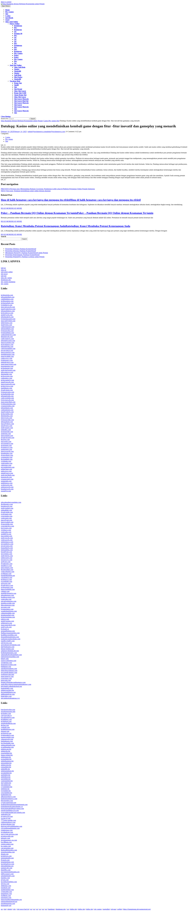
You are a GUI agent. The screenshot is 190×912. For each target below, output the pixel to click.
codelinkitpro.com (7, 299)
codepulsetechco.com (8, 335)
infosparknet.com (7, 422)
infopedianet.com (7, 408)
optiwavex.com (6, 471)
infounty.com (5, 838)
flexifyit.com (5, 439)
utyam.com (5, 880)
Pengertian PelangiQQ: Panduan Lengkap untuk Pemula (24, 257)
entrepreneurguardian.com (10, 657)
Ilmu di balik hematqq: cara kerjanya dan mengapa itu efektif (71, 199)
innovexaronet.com (7, 342)
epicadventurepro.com (8, 601)
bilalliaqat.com (6, 666)
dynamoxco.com (6, 447)
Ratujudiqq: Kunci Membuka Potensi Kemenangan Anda (65, 226)
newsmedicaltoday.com (9, 672)
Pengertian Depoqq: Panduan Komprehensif (20, 251)
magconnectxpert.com (8, 364)
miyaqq (113, 909)
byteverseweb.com (7, 400)
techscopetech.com (7, 380)
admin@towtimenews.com (46, 131)
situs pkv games (6, 278)
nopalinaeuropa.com (8, 903)
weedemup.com (6, 663)
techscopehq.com (7, 414)
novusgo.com (5, 607)
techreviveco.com (7, 386)
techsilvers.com (6, 856)
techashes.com (6, 713)
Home (7, 10)
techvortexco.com (7, 313)
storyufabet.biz (6, 783)
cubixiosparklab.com (8, 348)
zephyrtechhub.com (8, 475)
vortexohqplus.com (7, 571)
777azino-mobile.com (8, 820)
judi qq (3, 268)
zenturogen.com (6, 449)
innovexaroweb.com (8, 384)
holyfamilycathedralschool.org (11, 686)
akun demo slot (20, 95)
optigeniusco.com (7, 542)
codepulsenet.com (7, 410)
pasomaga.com (6, 897)
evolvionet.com (6, 514)
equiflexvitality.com (8, 641)
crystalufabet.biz (6, 787)
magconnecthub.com (8, 402)
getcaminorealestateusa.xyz (10, 698)
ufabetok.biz (5, 789)
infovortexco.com (7, 372)
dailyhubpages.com (7, 647)
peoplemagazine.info (8, 711)
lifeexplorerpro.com (8, 605)
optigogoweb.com (7, 487)
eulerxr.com (5, 619)
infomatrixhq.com (7, 346)
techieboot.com (6, 721)
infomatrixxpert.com (8, 340)
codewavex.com (6, 358)
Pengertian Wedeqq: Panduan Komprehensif (20, 249)
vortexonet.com (6, 518)
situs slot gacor (20, 91)
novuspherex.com (7, 544)
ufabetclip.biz (5, 751)
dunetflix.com (5, 870)
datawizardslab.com (8, 589)
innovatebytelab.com (8, 321)
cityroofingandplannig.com (10, 828)
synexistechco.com (7, 526)
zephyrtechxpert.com (8, 370)
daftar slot (73, 909)
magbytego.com (6, 325)
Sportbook (9, 18)
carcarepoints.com (7, 848)
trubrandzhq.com (7, 550)
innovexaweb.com (7, 451)
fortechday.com (6, 696)
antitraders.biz (6, 814)
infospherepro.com (7, 595)
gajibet (119, 909)
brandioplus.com (6, 453)
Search (3, 236)
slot (15, 87)
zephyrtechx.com (7, 556)
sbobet (16, 69)
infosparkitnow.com (8, 311)
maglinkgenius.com (7, 354)
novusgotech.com (7, 443)
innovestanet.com (7, 435)
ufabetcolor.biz (6, 765)
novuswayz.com (6, 560)
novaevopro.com (7, 546)
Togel (7, 20)
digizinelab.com (6, 374)
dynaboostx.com (6, 564)
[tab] (6, 6)
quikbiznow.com (6, 483)
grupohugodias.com (8, 852)
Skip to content (6, 2)
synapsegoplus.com (7, 406)
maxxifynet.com (6, 520)
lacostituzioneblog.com (9, 882)
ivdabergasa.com (7, 830)
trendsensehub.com (7, 615)
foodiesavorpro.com (8, 597)
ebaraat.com (5, 731)
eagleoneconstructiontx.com (10, 639)
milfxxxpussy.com (7, 874)
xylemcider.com (6, 892)
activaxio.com (6, 583)
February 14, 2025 (14, 131)
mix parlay (18, 77)
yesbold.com (5, 727)
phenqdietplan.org (7, 866)
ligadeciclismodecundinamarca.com (13, 682)
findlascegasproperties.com (10, 633)
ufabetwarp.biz (6, 749)
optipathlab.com (6, 510)
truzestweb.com (6, 477)
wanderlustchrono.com (9, 611)
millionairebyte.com (8, 694)
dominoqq (18, 26)
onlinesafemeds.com (8, 745)
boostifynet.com (6, 552)
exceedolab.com (6, 581)
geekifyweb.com (6, 315)
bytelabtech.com (6, 305)
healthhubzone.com (7, 729)
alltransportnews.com (8, 797)
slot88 (16, 85)
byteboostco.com (7, 360)
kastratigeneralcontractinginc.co (12, 806)
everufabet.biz (6, 791)
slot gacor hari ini (21, 101)
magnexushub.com (7, 737)
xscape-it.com (5, 818)
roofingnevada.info (7, 674)
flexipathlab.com (6, 459)
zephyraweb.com (7, 538)
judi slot (3, 276)
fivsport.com (5, 860)
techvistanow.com (7, 344)
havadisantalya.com (8, 717)
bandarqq (18, 30)
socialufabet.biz (6, 773)
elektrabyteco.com (7, 362)
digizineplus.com (7, 416)
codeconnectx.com (7, 339)
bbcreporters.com (7, 801)
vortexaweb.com (6, 540)
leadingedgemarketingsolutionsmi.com (14, 804)
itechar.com (5, 725)
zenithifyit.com (6, 534)
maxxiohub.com (6, 536)
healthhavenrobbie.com (9, 635)
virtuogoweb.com (7, 739)
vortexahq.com (6, 532)
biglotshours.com (7, 741)
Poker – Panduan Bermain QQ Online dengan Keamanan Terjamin (77, 213)
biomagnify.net (6, 905)
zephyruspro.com (7, 428)
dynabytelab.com (7, 512)
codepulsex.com (6, 378)
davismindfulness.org (8, 692)
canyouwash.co (6, 715)
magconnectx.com (7, 676)
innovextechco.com (7, 352)
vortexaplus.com (6, 463)
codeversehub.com (7, 398)
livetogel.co (5, 629)
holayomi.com (6, 680)
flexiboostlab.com (7, 570)
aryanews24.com (7, 816)
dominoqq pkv (6, 280)
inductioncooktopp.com (9, 670)
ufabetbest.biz (5, 777)
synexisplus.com (6, 516)
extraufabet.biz (6, 767)
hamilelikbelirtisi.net (8, 575)
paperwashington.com (8, 661)
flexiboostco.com (7, 504)
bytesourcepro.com (7, 392)
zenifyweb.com (6, 627)
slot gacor (18, 105)
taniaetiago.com (6, 894)
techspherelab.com (7, 394)
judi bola (17, 75)
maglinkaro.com (6, 388)
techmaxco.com (6, 579)
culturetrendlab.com (8, 613)
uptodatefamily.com (8, 876)
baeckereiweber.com (8, 709)
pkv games (18, 53)
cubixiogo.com (6, 465)
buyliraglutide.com (7, 743)
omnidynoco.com (7, 473)
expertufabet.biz (6, 753)
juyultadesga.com (7, 832)
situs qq (3, 270)
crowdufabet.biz (6, 793)
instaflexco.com (6, 566)
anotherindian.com (7, 890)
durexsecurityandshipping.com (11, 826)
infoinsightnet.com (7, 329)
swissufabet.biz (6, 759)
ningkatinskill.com (7, 858)
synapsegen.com (6, 457)
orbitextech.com (6, 623)
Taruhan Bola (15, 81)
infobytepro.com (6, 323)
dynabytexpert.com (7, 437)
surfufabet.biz (5, 775)
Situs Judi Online (11, 22)
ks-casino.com (6, 846)
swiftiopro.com (6, 573)
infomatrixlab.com (7, 396)
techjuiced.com (6, 733)
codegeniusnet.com (7, 327)
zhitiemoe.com (6, 886)
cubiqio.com (5, 591)
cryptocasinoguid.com (8, 802)
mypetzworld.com (7, 836)
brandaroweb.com (7, 489)
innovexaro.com (6, 418)
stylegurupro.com (7, 587)
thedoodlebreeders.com (9, 850)
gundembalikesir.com (8, 723)
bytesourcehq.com (7, 331)
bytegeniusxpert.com (8, 319)
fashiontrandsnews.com (9, 799)
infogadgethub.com (7, 297)
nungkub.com (5, 888)
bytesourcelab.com (7, 420)
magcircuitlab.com (7, 356)
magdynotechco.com (8, 309)
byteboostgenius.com (8, 404)
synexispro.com (6, 678)
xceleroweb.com (6, 485)
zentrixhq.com (6, 434)
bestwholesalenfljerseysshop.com (12, 808)
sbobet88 (17, 71)
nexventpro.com (6, 554)
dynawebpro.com (7, 455)
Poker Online (15, 24)
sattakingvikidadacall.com (10, 651)
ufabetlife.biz (5, 769)
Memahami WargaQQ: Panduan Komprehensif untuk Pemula (26, 253)
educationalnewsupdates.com (11, 502)
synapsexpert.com (7, 479)
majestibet (106, 909)
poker (16, 55)
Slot (6, 14)
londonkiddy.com (7, 688)
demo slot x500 (20, 93)
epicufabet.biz (6, 785)
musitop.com (5, 878)
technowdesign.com (8, 824)
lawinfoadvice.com (7, 864)
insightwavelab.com (8, 603)
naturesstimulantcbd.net (9, 901)
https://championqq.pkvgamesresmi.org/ (137, 909)
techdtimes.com (6, 719)
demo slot (18, 83)
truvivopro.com (6, 528)
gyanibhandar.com (7, 747)
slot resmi (18, 89)
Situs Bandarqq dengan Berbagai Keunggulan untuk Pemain (22, 121)
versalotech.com (6, 577)
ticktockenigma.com (8, 617)
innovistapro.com (7, 568)
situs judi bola (19, 67)
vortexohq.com (6, 599)
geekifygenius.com (7, 621)
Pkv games (9, 12)
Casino (7, 16)
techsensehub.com (7, 303)
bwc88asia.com (6, 842)
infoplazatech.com (7, 317)
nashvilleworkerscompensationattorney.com (16, 684)
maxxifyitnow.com (7, 424)
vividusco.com (6, 530)
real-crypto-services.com (9, 834)
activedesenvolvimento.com (10, 645)
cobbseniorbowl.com (8, 822)
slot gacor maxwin (21, 99)
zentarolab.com (6, 481)
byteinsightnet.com (7, 333)
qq (15, 32)
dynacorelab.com (7, 524)
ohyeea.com (5, 884)
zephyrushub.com (7, 508)
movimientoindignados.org (10, 872)
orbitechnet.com (6, 469)
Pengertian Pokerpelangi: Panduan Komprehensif (22, 255)
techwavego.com (7, 376)
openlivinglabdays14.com (10, 810)
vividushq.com (6, 461)
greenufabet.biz (6, 763)
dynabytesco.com (7, 585)
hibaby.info (5, 659)
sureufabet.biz (6, 779)
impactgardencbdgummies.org (11, 899)
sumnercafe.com (6, 868)
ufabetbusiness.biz (7, 761)
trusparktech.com (7, 548)
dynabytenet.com (7, 390)
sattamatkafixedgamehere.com (11, 655)
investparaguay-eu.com (9, 840)
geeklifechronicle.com (8, 593)
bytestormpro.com (7, 609)
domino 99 (18, 34)
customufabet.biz (7, 781)
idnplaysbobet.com (7, 649)
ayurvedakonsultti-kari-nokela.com (13, 812)
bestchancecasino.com (8, 665)
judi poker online (7, 272)
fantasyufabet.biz (7, 755)
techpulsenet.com (7, 368)
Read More (11, 208)
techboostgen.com (7, 301)
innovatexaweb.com (8, 307)
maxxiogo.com (6, 441)
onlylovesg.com (6, 643)
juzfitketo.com (6, 895)
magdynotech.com (7, 412)
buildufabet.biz (6, 795)
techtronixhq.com (7, 295)
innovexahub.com (7, 522)
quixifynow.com (6, 426)
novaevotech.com (7, 350)
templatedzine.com (7, 862)
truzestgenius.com (7, 366)
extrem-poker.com (7, 844)
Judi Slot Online (16, 65)
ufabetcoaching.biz (7, 690)
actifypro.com (5, 562)
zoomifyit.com (6, 491)
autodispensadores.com (9, 668)
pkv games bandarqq (8, 282)
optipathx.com (6, 430)
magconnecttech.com (8, 625)
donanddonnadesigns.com (10, 637)
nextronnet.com (6, 445)
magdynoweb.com (7, 382)
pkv (15, 28)
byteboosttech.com (7, 735)
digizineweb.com (7, 337)
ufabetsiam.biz (6, 757)
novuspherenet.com (7, 467)
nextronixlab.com (7, 432)
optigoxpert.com (6, 558)
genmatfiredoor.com (8, 631)
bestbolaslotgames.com (9, 653)
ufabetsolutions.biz (7, 771)
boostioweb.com (6, 506)
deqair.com (4, 854)
